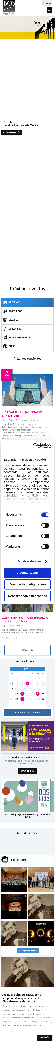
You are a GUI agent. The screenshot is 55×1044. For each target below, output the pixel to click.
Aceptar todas (27, 572)
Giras (12, 346)
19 (22, 694)
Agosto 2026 (27, 668)
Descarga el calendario (27, 712)
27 (27, 699)
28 (33, 699)
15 (38, 688)
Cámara (13, 319)
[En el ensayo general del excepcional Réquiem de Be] (14, 906)
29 (38, 699)
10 (12, 688)
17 (12, 694)
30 (43, 699)
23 (43, 694)
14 (33, 688)
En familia (15, 328)
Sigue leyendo (27, 1029)
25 (17, 699)
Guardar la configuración (27, 584)
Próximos (15, 302)
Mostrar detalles (30, 561)
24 (12, 699)
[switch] (45, 525)
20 (27, 694)
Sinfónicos (15, 311)
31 (12, 704)
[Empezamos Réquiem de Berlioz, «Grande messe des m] (14, 879)
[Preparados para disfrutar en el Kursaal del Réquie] (41, 879)
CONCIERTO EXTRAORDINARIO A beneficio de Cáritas (25, 619)
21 (33, 694)
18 (17, 694)
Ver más (29, 650)
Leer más (45, 1037)
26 (22, 699)
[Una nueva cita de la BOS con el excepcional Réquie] (41, 906)
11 (17, 688)
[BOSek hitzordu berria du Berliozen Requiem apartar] (14, 933)
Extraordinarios (19, 337)
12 (22, 688)
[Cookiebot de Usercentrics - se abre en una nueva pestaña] (39, 445)
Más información (11, 132)
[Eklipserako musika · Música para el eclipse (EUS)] (41, 933)
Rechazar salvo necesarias (27, 596)
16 (43, 688)
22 (38, 694)
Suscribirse (27, 770)
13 (27, 688)
